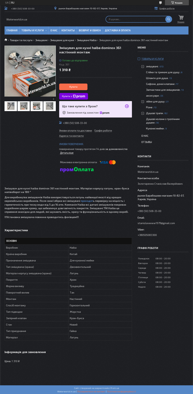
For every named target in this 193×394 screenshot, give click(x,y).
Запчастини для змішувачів (163, 89)
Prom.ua (114, 388)
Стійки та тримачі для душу (162, 72)
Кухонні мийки (155, 128)
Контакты (68, 30)
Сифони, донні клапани (160, 83)
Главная (12, 30)
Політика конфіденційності (121, 391)
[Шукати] (168, 19)
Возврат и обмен (90, 30)
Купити (73, 86)
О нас (53, 30)
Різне (149, 107)
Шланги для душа (157, 78)
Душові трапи (154, 113)
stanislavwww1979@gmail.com (156, 223)
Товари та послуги (21, 40)
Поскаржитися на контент (91, 391)
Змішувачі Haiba (86, 40)
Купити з (67, 96)
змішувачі (152, 66)
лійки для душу (155, 101)
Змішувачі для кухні (62, 40)
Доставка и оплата (118, 30)
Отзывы (146, 142)
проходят (86, 200)
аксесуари (152, 95)
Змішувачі (41, 40)
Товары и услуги (32, 30)
